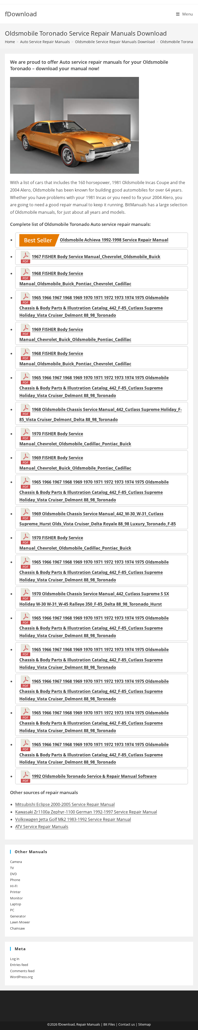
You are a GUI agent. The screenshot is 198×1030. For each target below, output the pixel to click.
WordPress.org (21, 976)
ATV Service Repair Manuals (41, 826)
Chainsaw (17, 928)
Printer (15, 892)
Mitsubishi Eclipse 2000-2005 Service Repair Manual (65, 804)
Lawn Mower (20, 922)
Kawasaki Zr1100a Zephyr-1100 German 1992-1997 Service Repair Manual (86, 812)
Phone (15, 879)
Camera (16, 861)
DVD (13, 873)
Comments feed (22, 971)
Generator (18, 916)
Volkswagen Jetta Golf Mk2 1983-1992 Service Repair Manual (73, 819)
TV (12, 868)
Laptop (15, 904)
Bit (105, 1024)
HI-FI (14, 886)
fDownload (21, 14)
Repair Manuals (88, 1024)
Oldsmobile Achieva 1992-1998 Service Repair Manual (114, 240)
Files (111, 1024)
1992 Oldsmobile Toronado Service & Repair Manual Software (94, 776)
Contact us (126, 1024)
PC (12, 910)
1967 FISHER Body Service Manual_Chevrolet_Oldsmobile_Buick (96, 256)
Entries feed (19, 964)
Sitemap (144, 1024)
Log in (14, 958)
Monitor (16, 898)
